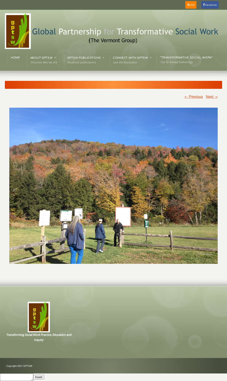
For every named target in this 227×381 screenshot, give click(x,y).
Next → (212, 96)
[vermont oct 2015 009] (113, 186)
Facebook (211, 4)
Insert (38, 377)
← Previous (193, 96)
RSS (192, 4)
